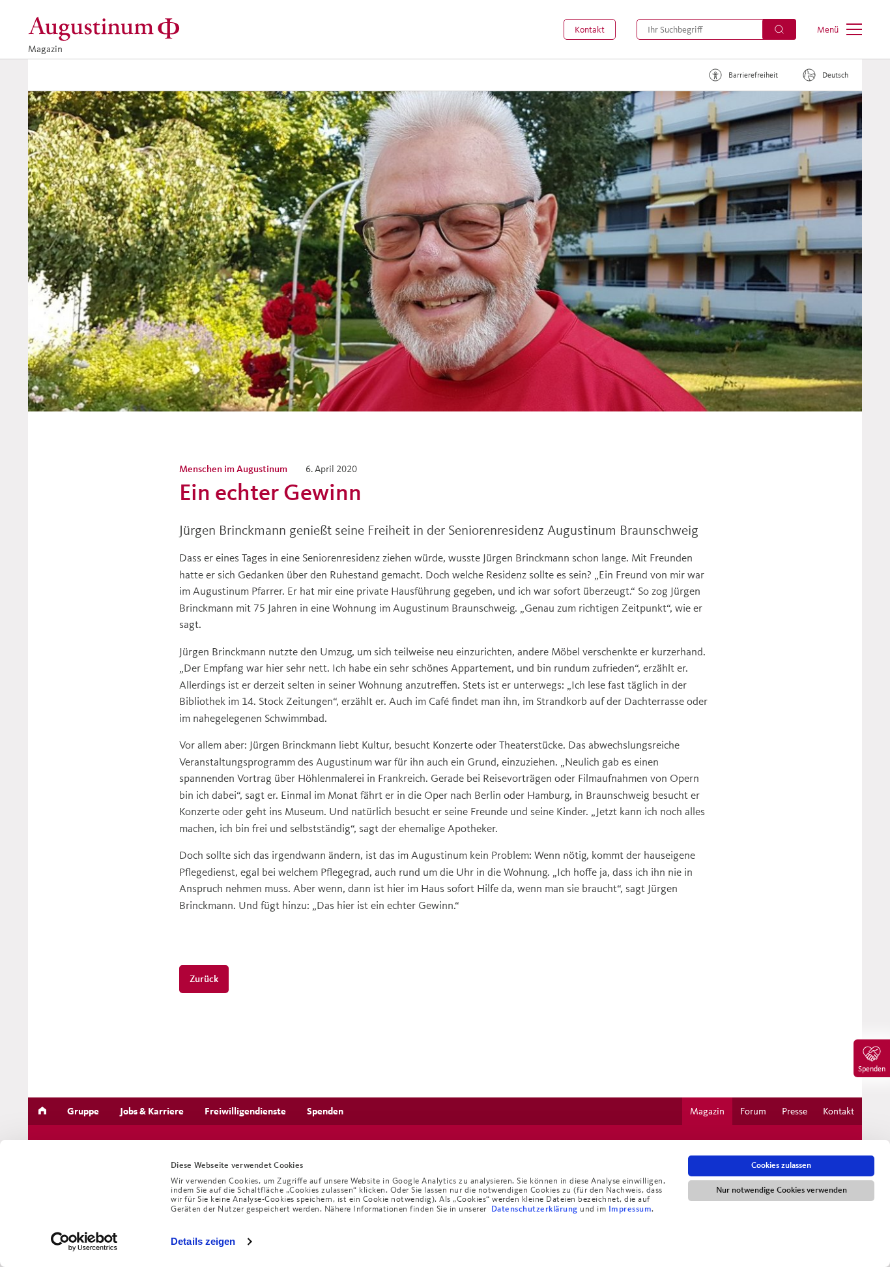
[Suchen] (779, 29)
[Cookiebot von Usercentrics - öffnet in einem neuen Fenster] (84, 1241)
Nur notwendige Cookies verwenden (781, 1190)
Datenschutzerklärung (536, 1209)
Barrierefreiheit (753, 75)
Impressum (630, 1209)
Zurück (204, 978)
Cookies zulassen (781, 1165)
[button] (590, 29)
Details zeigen (203, 1241)
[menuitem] (590, 29)
